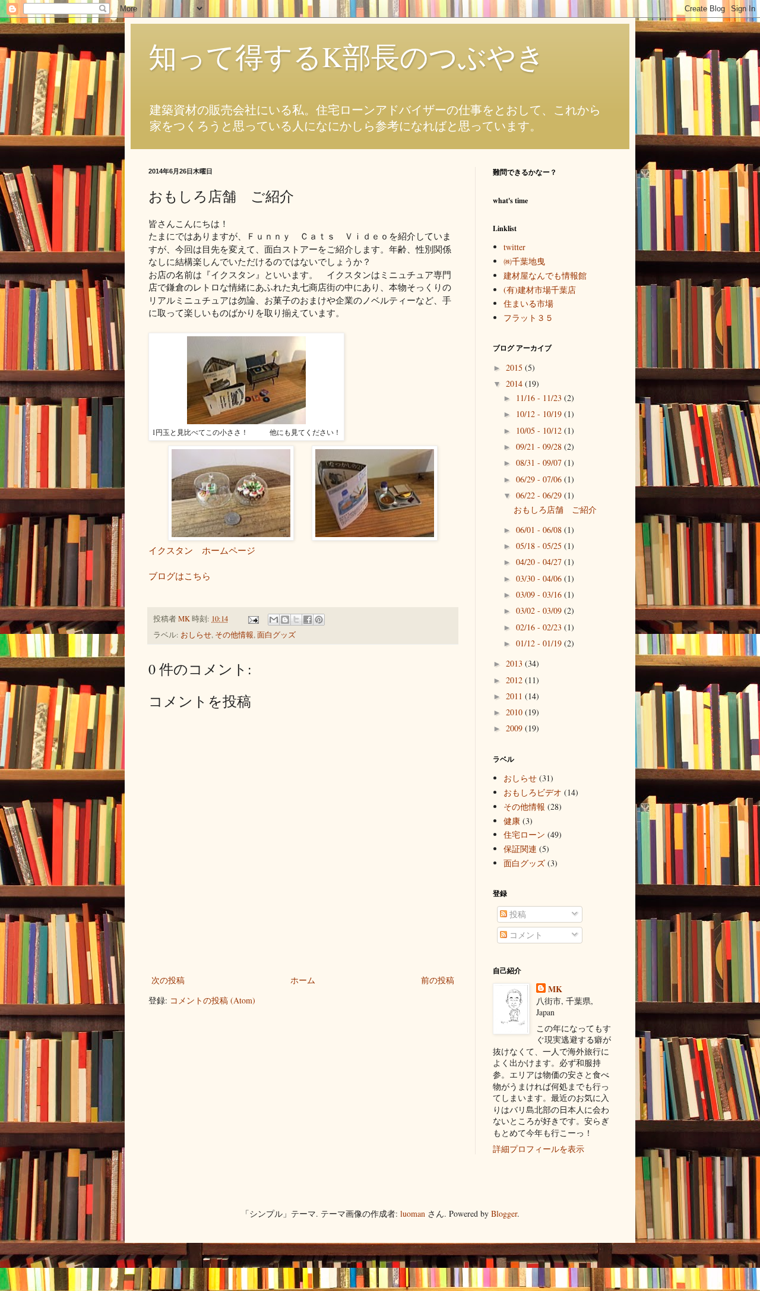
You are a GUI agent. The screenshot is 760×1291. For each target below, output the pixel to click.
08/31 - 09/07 (540, 462)
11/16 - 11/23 (540, 397)
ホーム (302, 980)
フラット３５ (528, 317)
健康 (512, 820)
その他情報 (234, 635)
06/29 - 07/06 (540, 479)
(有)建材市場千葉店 (540, 289)
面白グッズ (276, 635)
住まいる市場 (528, 303)
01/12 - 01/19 (540, 643)
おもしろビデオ (533, 792)
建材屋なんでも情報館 (545, 275)
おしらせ (195, 635)
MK (555, 989)
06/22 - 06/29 (540, 495)
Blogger (504, 1213)
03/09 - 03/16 (540, 594)
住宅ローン (524, 834)
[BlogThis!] (285, 620)
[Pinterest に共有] (319, 620)
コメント (525, 934)
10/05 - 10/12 (540, 430)
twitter (514, 246)
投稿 (516, 914)
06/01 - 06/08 (540, 529)
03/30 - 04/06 (540, 578)
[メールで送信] (274, 620)
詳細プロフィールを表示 (538, 1148)
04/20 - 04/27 (540, 561)
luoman (412, 1213)
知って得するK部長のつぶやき (346, 56)
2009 (515, 728)
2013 (515, 663)
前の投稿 (437, 980)
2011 (515, 696)
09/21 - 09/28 (540, 446)
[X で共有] (296, 620)
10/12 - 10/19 (540, 413)
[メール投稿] (253, 619)
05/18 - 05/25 (540, 545)
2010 (515, 712)
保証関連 (520, 848)
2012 (515, 680)
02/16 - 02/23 (540, 627)
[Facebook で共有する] (308, 620)
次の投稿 (168, 980)
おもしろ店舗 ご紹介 (555, 509)
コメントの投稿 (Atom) (212, 1000)
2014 (515, 383)
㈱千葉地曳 (524, 261)
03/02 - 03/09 (540, 610)
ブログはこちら (179, 576)
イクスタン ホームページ (201, 550)
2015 (515, 367)
